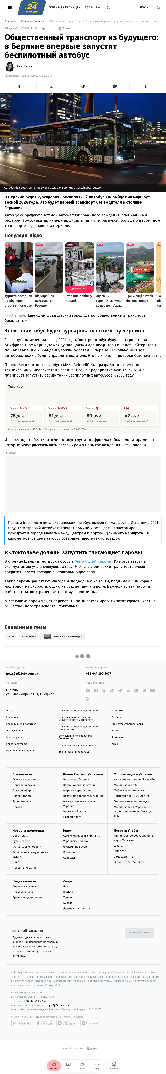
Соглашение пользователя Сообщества (75, 737)
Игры (114, 744)
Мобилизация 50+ (125, 785)
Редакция (12, 717)
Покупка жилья (23, 892)
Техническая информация (75, 752)
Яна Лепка (25, 66)
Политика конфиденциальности (79, 710)
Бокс (66, 886)
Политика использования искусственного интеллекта (76, 718)
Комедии (69, 852)
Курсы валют (21, 841)
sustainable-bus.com (36, 76)
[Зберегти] (146, 86)
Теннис (68, 897)
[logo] (31, 7)
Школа (118, 845)
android (22, 1022)
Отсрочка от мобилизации (131, 801)
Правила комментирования (76, 745)
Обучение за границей (129, 862)
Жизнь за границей (65, 7)
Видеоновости (22, 796)
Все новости (22, 774)
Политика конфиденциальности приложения (79, 728)
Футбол (68, 892)
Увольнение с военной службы (134, 779)
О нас (9, 710)
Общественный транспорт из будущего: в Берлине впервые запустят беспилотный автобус (105, 21)
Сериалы (69, 857)
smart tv (67, 1022)
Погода (17, 807)
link (87, 690)
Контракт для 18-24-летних (132, 796)
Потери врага (72, 817)
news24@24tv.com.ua (22, 674)
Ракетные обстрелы (76, 779)
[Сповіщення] (158, 7)
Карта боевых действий (79, 785)
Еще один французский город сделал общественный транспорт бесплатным (75, 318)
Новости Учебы (126, 830)
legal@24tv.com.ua (58, 1005)
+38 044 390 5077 (98, 674)
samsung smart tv (91, 1022)
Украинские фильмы (77, 841)
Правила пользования (20, 750)
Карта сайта (118, 737)
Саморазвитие (123, 856)
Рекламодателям (16, 744)
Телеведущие (14, 737)
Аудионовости (22, 801)
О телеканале (14, 730)
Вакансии (117, 717)
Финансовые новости (27, 847)
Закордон (11, 21)
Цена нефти (21, 835)
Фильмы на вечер (75, 847)
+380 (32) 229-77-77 (34, 1001)
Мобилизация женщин (129, 790)
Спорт (67, 881)
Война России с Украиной (83, 774)
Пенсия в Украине (25, 867)
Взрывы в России (74, 811)
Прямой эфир (22, 790)
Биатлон (68, 903)
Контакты (117, 710)
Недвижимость (24, 881)
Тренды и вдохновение (28, 897)
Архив (115, 730)
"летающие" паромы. (93, 561)
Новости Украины (24, 785)
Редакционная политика (21, 724)
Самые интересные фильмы (81, 835)
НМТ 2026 (120, 851)
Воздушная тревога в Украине (83, 796)
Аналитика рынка (24, 886)
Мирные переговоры (77, 790)
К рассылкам (139, 932)
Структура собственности (127, 724)
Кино (67, 830)
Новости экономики (28, 830)
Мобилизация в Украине (133, 774)
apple (44, 1022)
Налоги (17, 862)
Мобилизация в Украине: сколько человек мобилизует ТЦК (133, 811)
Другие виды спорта (76, 908)
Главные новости (24, 779)
